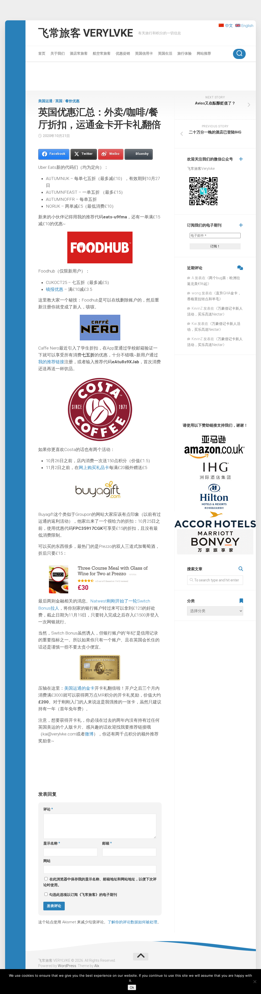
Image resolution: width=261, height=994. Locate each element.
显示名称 (51, 843)
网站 (46, 861)
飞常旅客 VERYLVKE (85, 33)
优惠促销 (123, 53)
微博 (89, 733)
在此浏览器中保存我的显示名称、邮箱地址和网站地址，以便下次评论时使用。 (99, 882)
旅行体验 (184, 53)
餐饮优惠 (72, 101)
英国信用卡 (144, 53)
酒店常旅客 (79, 53)
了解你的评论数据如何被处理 (132, 922)
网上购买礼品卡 (94, 467)
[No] (254, 981)
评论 (48, 809)
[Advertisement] (140, 77)
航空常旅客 (102, 53)
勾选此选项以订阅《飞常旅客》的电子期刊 (82, 895)
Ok (132, 987)
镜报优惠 (54, 289)
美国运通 (45, 101)
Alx (96, 966)
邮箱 (107, 843)
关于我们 (57, 53)
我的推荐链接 (51, 361)
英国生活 (165, 53)
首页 (41, 53)
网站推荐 (204, 53)
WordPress (67, 966)
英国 (58, 101)
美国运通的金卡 (79, 688)
